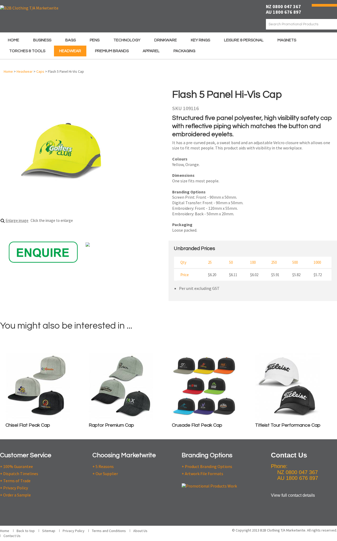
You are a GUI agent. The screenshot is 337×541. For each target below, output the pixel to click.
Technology (126, 40)
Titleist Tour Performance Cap (287, 425)
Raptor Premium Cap (111, 425)
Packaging (184, 51)
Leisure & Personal (244, 40)
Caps (40, 71)
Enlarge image (17, 220)
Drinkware (165, 40)
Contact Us (12, 535)
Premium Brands (112, 51)
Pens (95, 40)
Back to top (26, 530)
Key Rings (200, 40)
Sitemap (48, 530)
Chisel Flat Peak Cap (28, 425)
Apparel (151, 51)
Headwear (70, 51)
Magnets (286, 40)
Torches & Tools (27, 51)
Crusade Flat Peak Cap (197, 425)
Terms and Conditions (109, 530)
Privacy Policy (74, 530)
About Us (140, 530)
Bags (70, 40)
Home (13, 40)
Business (42, 40)
